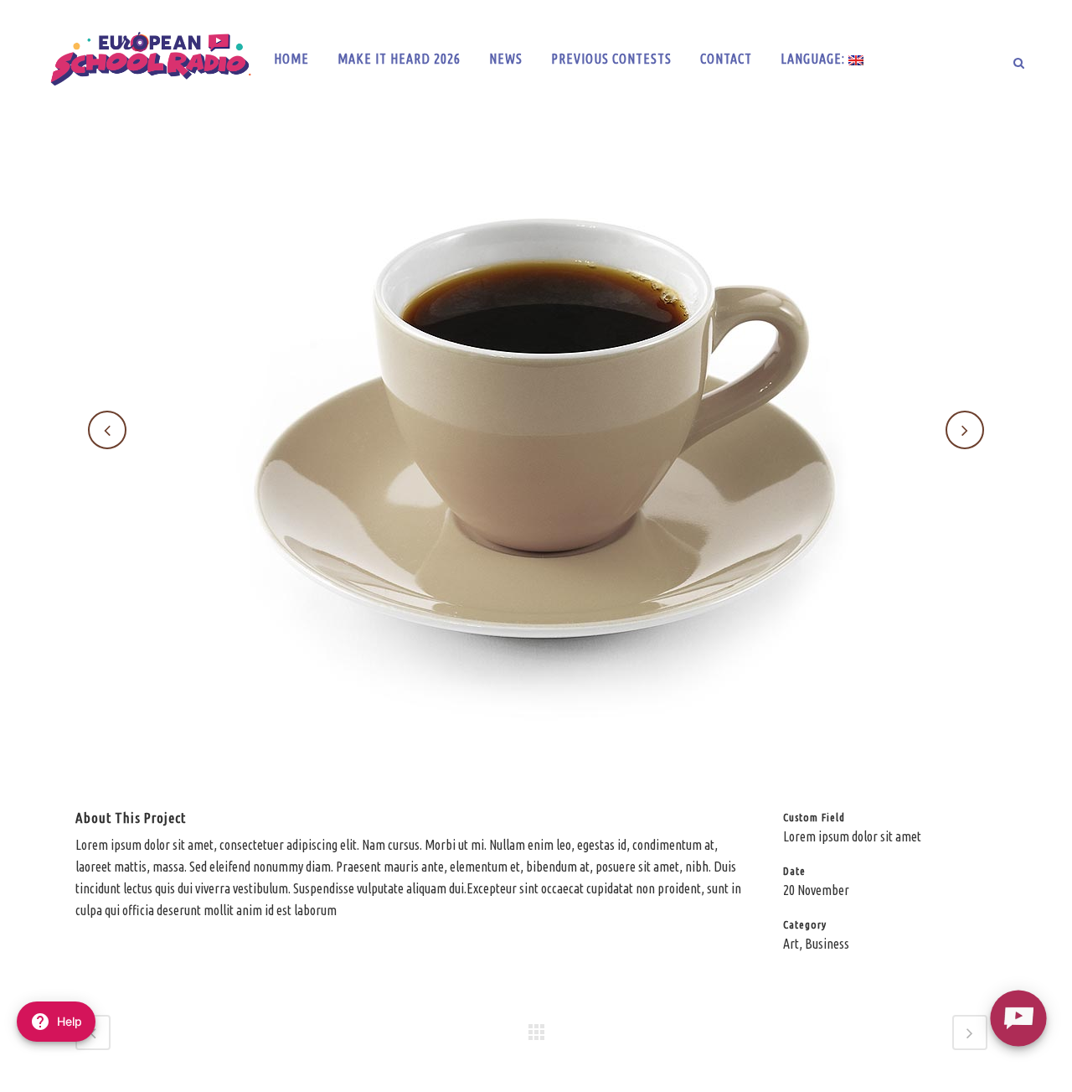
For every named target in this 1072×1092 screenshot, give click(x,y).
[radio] (1018, 1018)
